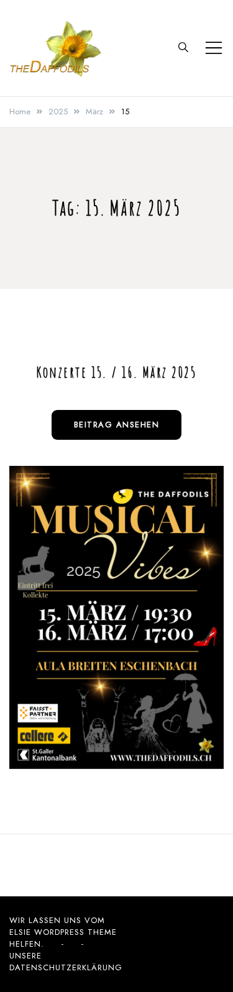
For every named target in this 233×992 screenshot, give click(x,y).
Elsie (20, 932)
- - (72, 944)
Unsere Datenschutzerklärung (65, 961)
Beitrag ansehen (117, 424)
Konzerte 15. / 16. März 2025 (116, 372)
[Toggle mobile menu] (214, 48)
